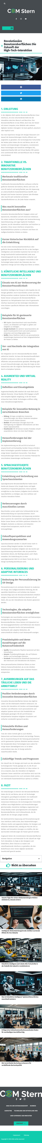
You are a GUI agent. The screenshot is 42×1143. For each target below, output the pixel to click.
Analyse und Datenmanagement (17, 1106)
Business (33, 1106)
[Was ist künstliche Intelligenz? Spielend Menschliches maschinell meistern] (21, 983)
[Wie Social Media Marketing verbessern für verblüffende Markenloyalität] (21, 1050)
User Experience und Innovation (21, 1116)
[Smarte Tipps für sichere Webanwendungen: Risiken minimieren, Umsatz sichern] (21, 884)
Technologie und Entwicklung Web (26, 1111)
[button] (4, 3)
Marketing (8, 1111)
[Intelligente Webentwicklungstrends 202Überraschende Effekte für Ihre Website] (21, 917)
